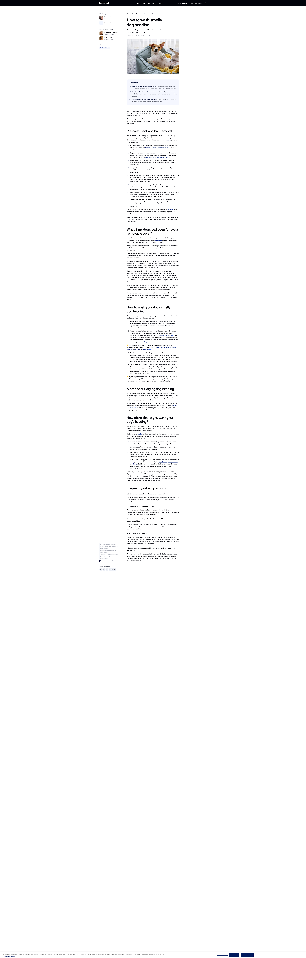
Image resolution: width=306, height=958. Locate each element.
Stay (153, 3)
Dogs (128, 14)
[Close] (303, 955)
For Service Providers (195, 3)
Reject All (234, 955)
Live (138, 3)
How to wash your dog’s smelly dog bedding (108, 551)
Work (143, 3)
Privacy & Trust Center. (9, 956)
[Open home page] (104, 3)
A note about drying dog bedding (109, 554)
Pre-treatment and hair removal (108, 544)
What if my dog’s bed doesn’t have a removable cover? (109, 547)
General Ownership (138, 14)
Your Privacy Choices (222, 955)
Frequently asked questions (107, 560)
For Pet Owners (182, 3)
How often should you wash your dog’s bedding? (108, 557)
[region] (153, 955)
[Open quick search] (206, 3)
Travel (160, 3)
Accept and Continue (247, 955)
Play (149, 3)
